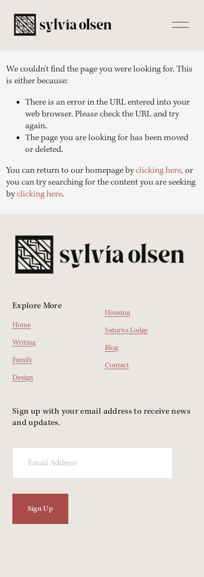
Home (21, 325)
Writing (24, 343)
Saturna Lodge (126, 331)
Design (22, 378)
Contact (117, 366)
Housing (117, 313)
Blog (111, 348)
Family (22, 360)
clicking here (158, 171)
